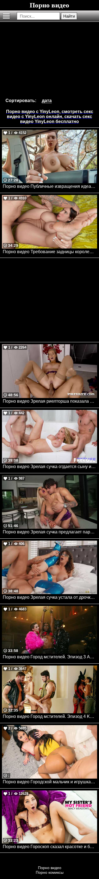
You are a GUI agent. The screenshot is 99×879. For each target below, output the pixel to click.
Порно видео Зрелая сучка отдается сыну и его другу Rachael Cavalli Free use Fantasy (50, 466)
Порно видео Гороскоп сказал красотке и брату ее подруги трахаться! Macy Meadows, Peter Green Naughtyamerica (50, 846)
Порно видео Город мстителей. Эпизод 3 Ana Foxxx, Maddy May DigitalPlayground (50, 656)
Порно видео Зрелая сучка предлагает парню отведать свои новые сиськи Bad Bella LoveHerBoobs (50, 532)
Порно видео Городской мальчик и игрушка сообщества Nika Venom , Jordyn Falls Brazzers (50, 781)
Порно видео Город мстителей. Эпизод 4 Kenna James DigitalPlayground (50, 716)
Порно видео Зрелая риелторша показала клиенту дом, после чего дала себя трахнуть (50, 401)
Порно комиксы (50, 872)
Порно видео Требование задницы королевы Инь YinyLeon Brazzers (50, 251)
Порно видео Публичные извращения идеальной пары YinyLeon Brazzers (50, 186)
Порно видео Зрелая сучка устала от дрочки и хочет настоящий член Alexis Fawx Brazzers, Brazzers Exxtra (50, 597)
